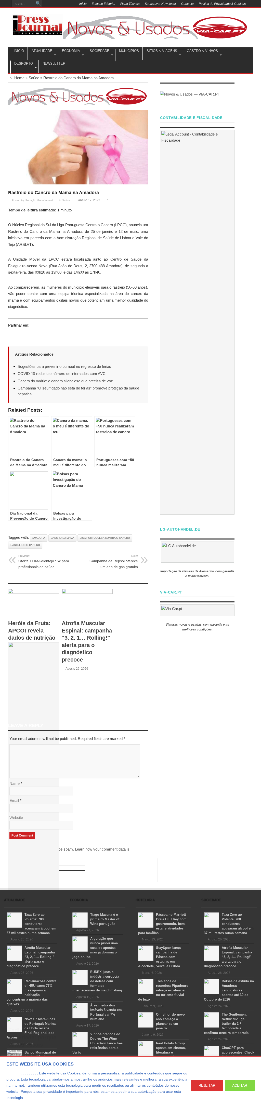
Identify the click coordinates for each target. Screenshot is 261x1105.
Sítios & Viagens (162, 51)
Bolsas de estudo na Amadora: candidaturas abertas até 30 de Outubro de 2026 (229, 990)
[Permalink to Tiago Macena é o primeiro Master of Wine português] (80, 920)
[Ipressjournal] (37, 24)
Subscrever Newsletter (160, 4)
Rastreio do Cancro (25, 545)
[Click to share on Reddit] (41, 335)
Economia (71, 51)
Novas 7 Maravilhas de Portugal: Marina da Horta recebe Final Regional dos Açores (31, 1028)
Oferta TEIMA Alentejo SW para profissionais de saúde (43, 561)
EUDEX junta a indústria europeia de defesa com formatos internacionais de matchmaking (97, 981)
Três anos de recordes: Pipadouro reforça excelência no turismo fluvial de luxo (163, 990)
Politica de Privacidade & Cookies (222, 4)
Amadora (38, 537)
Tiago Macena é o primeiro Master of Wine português (104, 919)
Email (14, 800)
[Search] (38, 4)
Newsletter (54, 63)
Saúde (34, 78)
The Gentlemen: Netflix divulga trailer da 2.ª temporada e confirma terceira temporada (226, 1024)
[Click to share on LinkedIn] (32, 335)
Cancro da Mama (62, 537)
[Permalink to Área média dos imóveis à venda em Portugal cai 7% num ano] (80, 1010)
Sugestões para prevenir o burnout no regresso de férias (64, 366)
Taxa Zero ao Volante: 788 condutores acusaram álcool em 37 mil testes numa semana (31, 924)
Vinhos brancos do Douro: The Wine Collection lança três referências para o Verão (97, 1043)
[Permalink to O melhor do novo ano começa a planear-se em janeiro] (145, 1019)
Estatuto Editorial (103, 4)
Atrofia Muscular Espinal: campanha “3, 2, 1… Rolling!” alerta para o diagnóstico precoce (31, 957)
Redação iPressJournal (39, 200)
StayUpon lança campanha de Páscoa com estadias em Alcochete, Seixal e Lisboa (159, 957)
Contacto (187, 4)
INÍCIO (19, 51)
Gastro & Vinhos (202, 51)
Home (18, 78)
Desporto (23, 63)
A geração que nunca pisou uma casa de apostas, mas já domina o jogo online (95, 948)
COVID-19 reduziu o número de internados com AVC (62, 373)
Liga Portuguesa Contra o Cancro (105, 537)
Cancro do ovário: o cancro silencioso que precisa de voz (65, 381)
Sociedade (99, 51)
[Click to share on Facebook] (22, 335)
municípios (129, 51)
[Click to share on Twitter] (12, 335)
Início (83, 4)
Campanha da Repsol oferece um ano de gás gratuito (113, 561)
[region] (130, 1080)
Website (16, 817)
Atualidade (42, 51)
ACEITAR (239, 1085)
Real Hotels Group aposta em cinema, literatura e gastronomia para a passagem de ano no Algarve (162, 1052)
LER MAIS (34, 1098)
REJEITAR (207, 1085)
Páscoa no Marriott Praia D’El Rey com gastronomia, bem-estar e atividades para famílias (162, 924)
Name (14, 783)
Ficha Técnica (130, 4)
